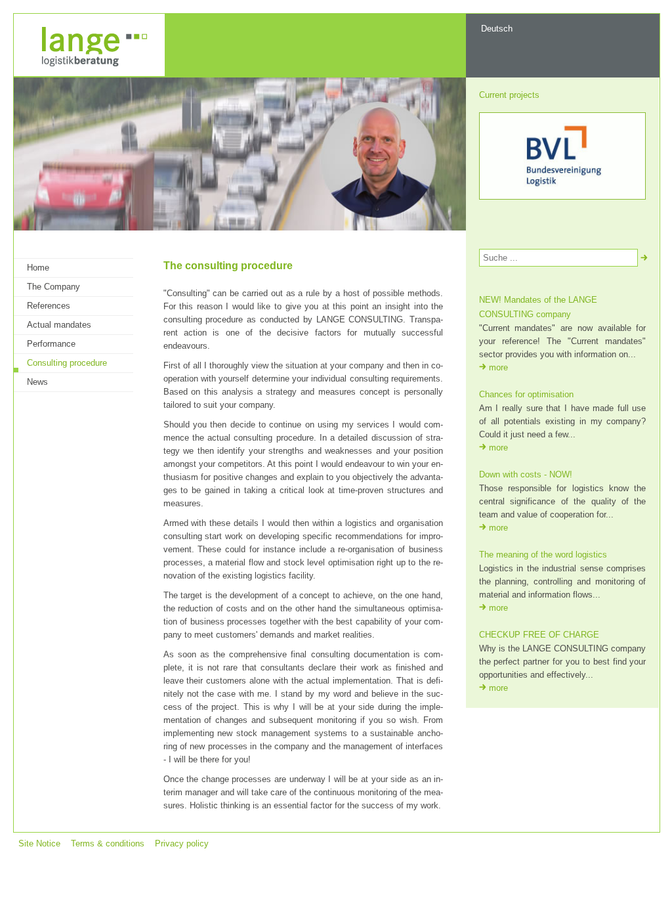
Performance (51, 344)
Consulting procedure (67, 363)
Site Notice (39, 843)
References (48, 306)
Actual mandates (59, 325)
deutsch (497, 28)
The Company (53, 287)
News (37, 382)
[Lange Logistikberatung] (89, 73)
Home (38, 268)
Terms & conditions (107, 843)
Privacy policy (182, 843)
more (498, 367)
